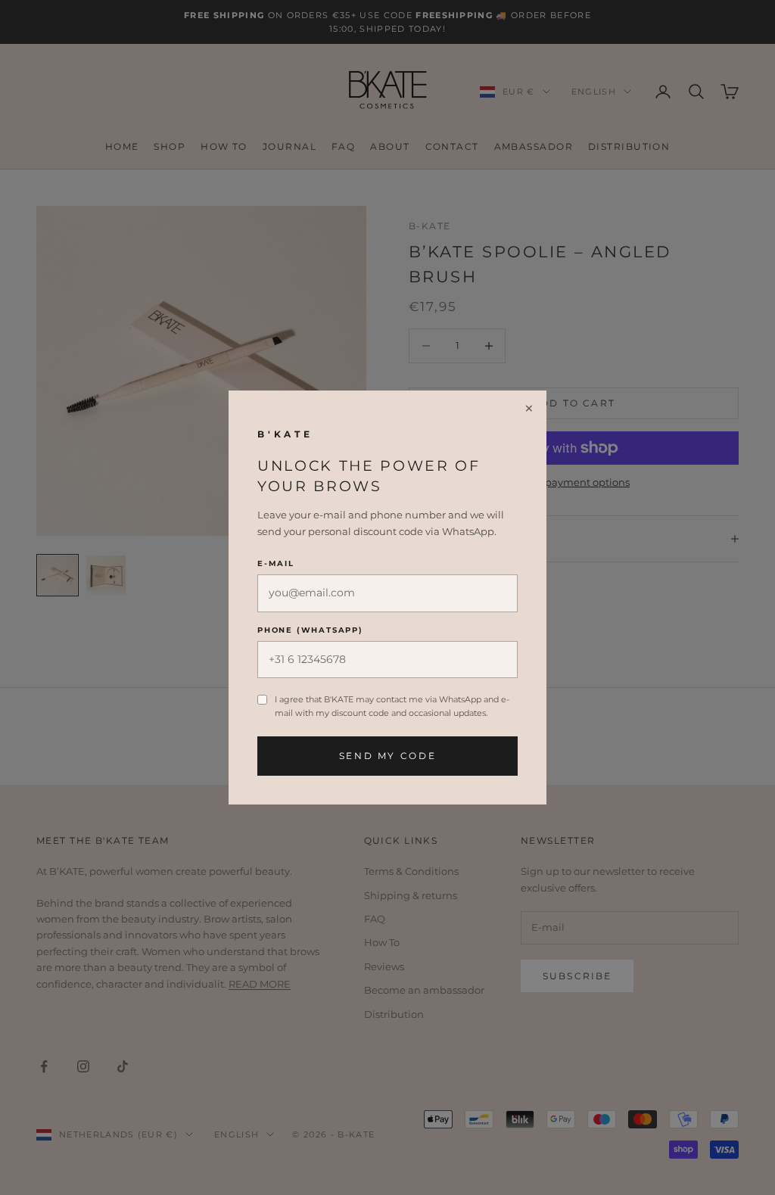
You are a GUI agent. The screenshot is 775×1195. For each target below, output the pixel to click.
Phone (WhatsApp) (310, 630)
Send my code (388, 755)
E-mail (275, 563)
